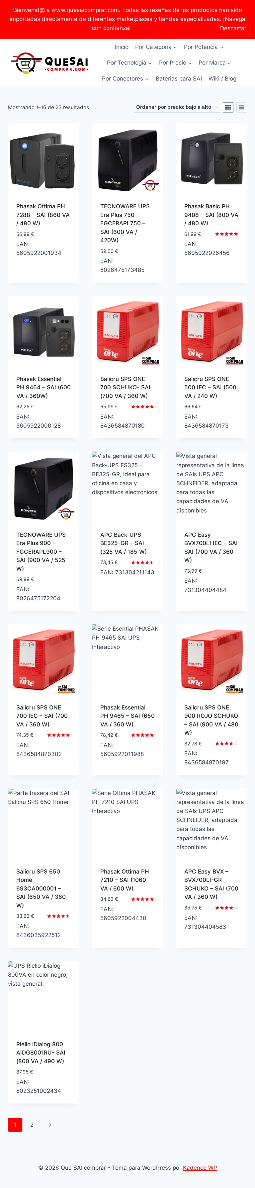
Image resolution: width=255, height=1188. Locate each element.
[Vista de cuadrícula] (228, 107)
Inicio (121, 47)
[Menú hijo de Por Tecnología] (129, 63)
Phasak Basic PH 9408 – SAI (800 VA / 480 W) (211, 215)
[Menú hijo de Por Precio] (175, 63)
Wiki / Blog (222, 78)
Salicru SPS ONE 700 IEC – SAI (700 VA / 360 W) (42, 716)
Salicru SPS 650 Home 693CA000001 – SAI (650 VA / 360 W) (41, 888)
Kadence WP (200, 1167)
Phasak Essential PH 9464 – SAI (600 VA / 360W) (43, 387)
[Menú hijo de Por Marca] (215, 63)
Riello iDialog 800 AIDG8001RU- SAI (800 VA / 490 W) (40, 1053)
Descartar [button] (233, 28)
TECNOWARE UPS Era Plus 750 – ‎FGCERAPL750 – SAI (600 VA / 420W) (125, 223)
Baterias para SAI (179, 78)
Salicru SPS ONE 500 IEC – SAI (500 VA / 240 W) (210, 387)
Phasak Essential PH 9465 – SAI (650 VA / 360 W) (127, 716)
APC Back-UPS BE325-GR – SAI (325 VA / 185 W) (123, 543)
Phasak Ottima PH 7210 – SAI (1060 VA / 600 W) (124, 880)
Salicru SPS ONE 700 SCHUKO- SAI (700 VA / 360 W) (125, 387)
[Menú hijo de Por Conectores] (125, 79)
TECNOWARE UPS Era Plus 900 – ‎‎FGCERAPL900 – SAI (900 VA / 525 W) (41, 551)
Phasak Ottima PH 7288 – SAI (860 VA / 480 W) (43, 215)
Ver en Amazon (36, 272)
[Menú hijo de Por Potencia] (204, 47)
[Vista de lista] (241, 107)
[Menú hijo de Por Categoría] (156, 47)
